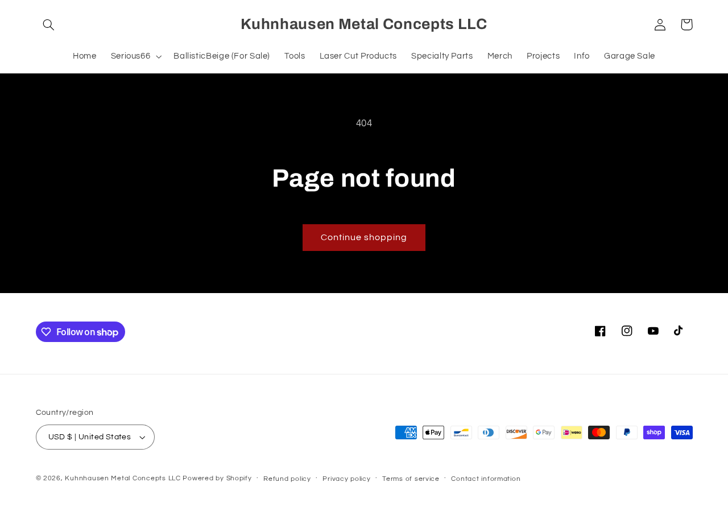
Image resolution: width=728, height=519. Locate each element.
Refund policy (287, 479)
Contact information (485, 479)
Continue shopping (364, 237)
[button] (49, 24)
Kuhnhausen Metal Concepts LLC (122, 478)
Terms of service (411, 479)
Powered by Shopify (217, 478)
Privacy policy (346, 479)
